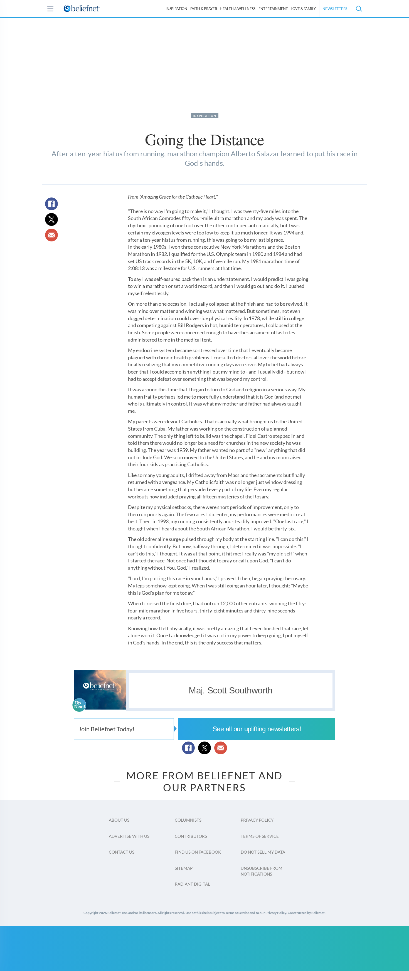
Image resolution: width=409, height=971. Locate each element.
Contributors (191, 836)
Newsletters (334, 8)
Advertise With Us (129, 836)
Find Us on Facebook (198, 851)
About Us (119, 819)
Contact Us (121, 851)
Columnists (188, 819)
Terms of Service (260, 836)
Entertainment (273, 8)
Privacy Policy (257, 819)
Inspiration (176, 8)
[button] (358, 8)
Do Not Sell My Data (263, 851)
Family (303, 8)
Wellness (237, 8)
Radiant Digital (192, 883)
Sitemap (184, 868)
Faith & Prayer (203, 8)
